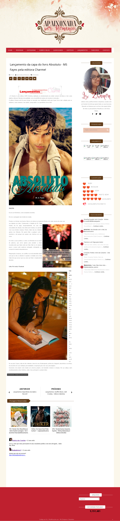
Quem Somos (58, 50)
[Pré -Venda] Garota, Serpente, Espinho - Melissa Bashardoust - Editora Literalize (61, 430)
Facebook (21, 266)
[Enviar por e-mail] (34, 78)
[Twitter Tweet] (11, 78)
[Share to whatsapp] (23, 78)
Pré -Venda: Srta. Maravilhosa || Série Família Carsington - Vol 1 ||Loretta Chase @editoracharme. (18, 430)
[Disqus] (41, 460)
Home (10, 50)
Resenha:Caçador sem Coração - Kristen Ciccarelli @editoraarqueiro (96, 220)
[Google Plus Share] (19, 78)
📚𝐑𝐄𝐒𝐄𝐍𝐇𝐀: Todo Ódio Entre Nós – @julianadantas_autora (95, 266)
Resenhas (19, 50)
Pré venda (15, 266)
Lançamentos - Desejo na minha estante (17, 374)
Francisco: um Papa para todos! (93, 242)
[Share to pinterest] (27, 78)
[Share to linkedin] (30, 78)
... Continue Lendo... (98, 226)
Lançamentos (82, 50)
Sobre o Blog (44, 50)
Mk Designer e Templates (67, 519)
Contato (106, 50)
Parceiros (95, 50)
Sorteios (70, 50)
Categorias (31, 50)
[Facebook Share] (15, 78)
